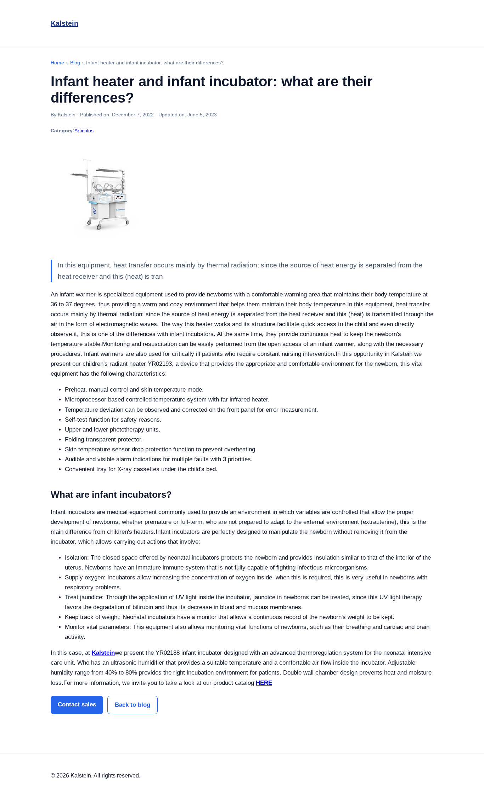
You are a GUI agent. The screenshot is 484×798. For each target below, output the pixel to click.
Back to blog (132, 704)
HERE (264, 683)
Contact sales (77, 704)
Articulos (84, 130)
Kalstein (64, 23)
